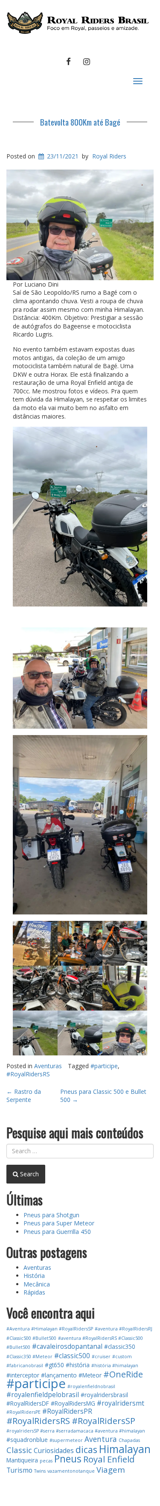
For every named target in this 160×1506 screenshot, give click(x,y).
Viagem (110, 1469)
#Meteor (90, 1375)
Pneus (67, 1458)
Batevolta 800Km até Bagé (80, 122)
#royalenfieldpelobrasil (42, 1394)
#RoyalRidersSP (103, 1421)
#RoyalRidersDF (27, 1403)
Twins (40, 1471)
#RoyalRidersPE (23, 1412)
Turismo (19, 1470)
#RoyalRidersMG (73, 1403)
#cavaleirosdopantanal (67, 1346)
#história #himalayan (114, 1365)
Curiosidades (54, 1450)
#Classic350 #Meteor (29, 1357)
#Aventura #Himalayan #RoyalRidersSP (49, 1329)
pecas (46, 1461)
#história (78, 1365)
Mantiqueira (22, 1460)
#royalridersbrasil (104, 1395)
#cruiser (101, 1357)
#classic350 (119, 1346)
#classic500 (72, 1355)
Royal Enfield (109, 1459)
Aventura (100, 1439)
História (34, 1276)
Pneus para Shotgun (51, 1215)
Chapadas (129, 1440)
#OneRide (123, 1374)
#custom (122, 1357)
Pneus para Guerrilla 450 (57, 1232)
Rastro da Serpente (23, 1095)
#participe (104, 1066)
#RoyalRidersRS (28, 1074)
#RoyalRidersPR (67, 1411)
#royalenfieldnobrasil (91, 1386)
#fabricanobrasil (24, 1365)
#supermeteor (66, 1440)
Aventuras (48, 1066)
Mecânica (36, 1284)
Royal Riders (109, 156)
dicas (86, 1449)
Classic (19, 1449)
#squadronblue (27, 1440)
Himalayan (125, 1449)
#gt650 (54, 1365)
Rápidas (34, 1292)
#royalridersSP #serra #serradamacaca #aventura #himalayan (75, 1431)
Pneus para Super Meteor (58, 1223)
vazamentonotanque (71, 1471)
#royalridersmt (120, 1403)
